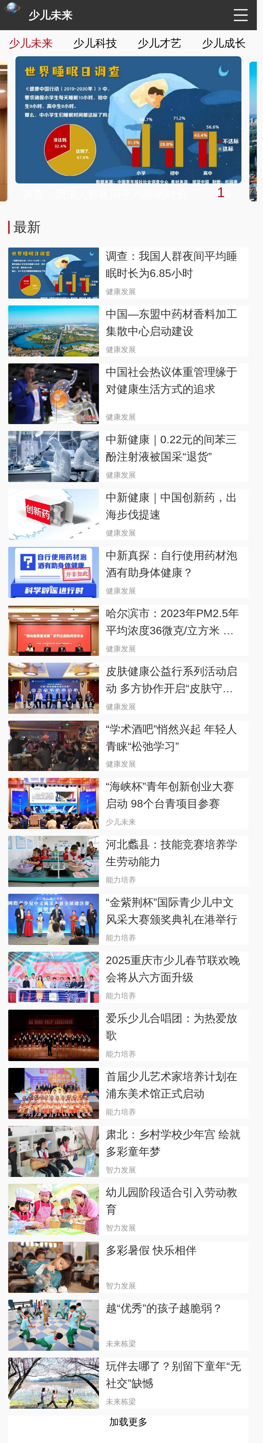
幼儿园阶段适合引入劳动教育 (171, 1201)
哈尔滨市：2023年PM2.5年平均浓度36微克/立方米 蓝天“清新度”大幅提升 (172, 623)
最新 (27, 227)
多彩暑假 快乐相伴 (151, 1250)
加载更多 (128, 1422)
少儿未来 (51, 15)
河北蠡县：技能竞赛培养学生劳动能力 (171, 853)
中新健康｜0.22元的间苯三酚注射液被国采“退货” (171, 448)
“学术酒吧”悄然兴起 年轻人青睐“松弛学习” (171, 738)
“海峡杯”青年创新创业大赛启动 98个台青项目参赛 (170, 795)
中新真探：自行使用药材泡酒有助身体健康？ (171, 564)
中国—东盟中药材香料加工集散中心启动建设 (171, 322)
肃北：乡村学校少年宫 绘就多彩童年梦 (173, 1143)
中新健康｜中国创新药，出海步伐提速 (171, 506)
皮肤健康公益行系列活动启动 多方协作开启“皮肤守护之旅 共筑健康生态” (171, 681)
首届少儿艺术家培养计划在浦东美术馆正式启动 (171, 1085)
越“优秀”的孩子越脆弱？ (164, 1308)
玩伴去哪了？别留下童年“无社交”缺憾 (173, 1375)
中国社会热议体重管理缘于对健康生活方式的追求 (171, 380)
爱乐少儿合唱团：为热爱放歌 (171, 1027)
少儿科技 (95, 43)
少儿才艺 (159, 43)
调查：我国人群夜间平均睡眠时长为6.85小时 (114, 194)
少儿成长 (224, 43)
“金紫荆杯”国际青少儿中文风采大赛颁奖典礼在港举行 (171, 911)
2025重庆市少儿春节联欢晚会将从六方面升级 (173, 969)
